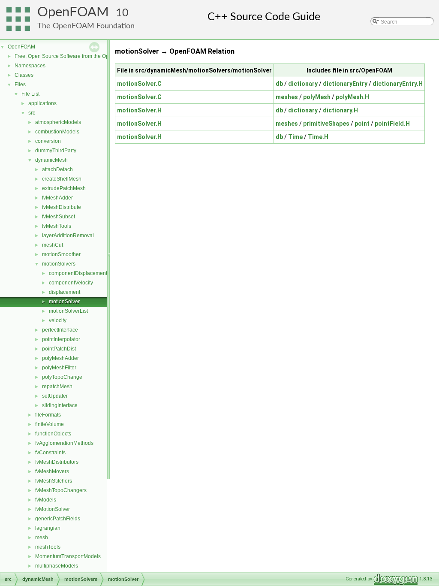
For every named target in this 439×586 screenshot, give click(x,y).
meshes (287, 97)
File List (30, 94)
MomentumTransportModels (68, 556)
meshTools (47, 547)
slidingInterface (60, 405)
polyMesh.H (352, 97)
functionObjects (53, 434)
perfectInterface (60, 330)
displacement (64, 292)
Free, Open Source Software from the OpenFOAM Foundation (86, 56)
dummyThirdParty (55, 151)
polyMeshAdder (60, 358)
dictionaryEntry (345, 83)
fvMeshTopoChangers (61, 490)
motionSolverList (68, 311)
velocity (57, 320)
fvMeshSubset (58, 217)
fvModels (45, 500)
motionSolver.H (139, 110)
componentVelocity (71, 283)
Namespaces (30, 66)
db (279, 83)
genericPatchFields (57, 519)
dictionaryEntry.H (398, 83)
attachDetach (57, 169)
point (362, 123)
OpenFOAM (73, 12)
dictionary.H (340, 110)
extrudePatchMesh (64, 188)
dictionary (303, 83)
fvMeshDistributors (56, 462)
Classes (24, 75)
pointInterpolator (61, 339)
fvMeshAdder (57, 198)
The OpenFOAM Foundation (86, 26)
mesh (41, 538)
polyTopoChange (62, 377)
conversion (48, 141)
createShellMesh (61, 179)
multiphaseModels (56, 566)
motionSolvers (58, 264)
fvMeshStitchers (53, 481)
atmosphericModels (58, 122)
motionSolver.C (139, 83)
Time (295, 136)
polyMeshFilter (59, 368)
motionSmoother (61, 254)
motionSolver (64, 302)
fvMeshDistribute (61, 207)
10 (122, 13)
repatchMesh (57, 387)
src (31, 113)
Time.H (318, 136)
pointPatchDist (59, 349)
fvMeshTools (56, 226)
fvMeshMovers (52, 471)
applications (42, 103)
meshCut (52, 245)
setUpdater (55, 396)
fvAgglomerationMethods (64, 443)
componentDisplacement (78, 273)
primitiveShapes (326, 123)
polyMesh (317, 97)
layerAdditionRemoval (68, 236)
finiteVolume (49, 424)
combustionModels (57, 132)
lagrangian (47, 528)
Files (20, 85)
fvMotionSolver (52, 509)
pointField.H (392, 123)
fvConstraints (50, 453)
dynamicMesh (51, 160)
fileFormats (48, 415)
